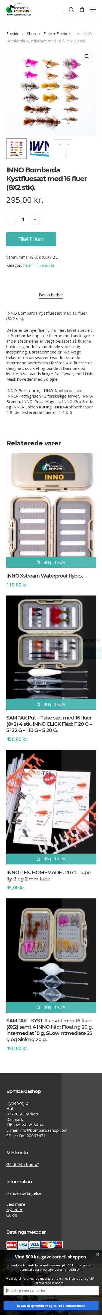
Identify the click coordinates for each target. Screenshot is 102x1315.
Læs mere (15, 1204)
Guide (11, 1215)
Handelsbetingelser (24, 1193)
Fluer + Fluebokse (59, 33)
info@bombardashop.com (43, 1130)
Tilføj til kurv (31, 239)
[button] (93, 9)
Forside (12, 33)
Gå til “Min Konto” (22, 1164)
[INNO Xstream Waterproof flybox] (51, 510)
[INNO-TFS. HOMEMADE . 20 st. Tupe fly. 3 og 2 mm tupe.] (51, 807)
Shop (31, 33)
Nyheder (14, 1209)
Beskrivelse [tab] (51, 294)
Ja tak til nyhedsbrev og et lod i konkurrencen (51, 1306)
